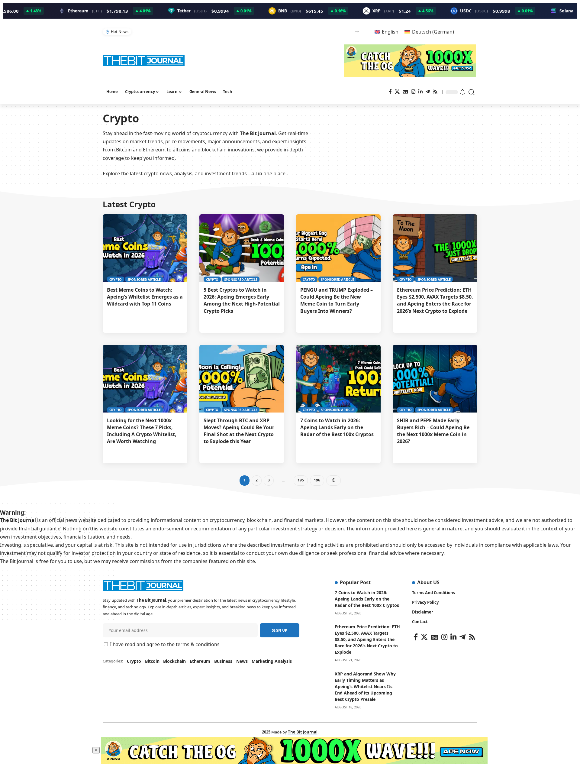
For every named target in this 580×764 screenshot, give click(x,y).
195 (301, 480)
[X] (397, 92)
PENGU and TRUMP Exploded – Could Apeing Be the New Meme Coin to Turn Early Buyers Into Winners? (336, 300)
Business (223, 661)
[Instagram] (413, 92)
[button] (357, 32)
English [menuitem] (390, 31)
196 (317, 480)
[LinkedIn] (420, 92)
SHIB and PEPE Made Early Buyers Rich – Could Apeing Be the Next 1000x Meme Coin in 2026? (433, 431)
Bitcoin (152, 661)
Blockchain (174, 661)
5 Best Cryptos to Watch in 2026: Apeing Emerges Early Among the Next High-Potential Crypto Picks (242, 300)
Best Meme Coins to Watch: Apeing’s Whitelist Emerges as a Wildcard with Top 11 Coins (145, 296)
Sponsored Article (144, 279)
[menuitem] (386, 31)
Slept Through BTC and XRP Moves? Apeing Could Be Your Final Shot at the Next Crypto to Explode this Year (231, 31)
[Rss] (435, 92)
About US (428, 582)
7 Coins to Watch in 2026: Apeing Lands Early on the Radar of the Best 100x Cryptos (337, 427)
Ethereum (200, 661)
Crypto (115, 279)
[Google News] (405, 92)
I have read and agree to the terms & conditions (165, 644)
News (242, 661)
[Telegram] (427, 92)
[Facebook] (390, 92)
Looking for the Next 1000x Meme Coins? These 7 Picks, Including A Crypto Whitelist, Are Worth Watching (141, 431)
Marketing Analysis (272, 661)
